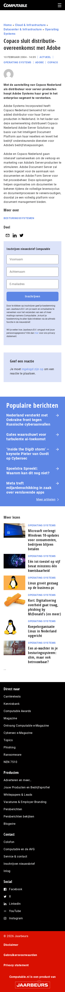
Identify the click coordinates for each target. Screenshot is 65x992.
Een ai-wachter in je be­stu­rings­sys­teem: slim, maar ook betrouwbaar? (43, 655)
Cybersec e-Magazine (18, 733)
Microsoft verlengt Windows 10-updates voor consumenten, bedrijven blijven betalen (43, 539)
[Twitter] (21, 235)
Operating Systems (17, 62)
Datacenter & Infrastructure (23, 29)
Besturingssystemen (19, 218)
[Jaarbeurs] (32, 983)
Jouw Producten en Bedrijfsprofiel (27, 787)
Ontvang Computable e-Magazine (26, 725)
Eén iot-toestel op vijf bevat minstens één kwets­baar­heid (44, 566)
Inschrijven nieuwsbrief (19, 863)
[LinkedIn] (14, 235)
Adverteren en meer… (18, 780)
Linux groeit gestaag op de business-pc (43, 585)
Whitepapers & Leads (18, 794)
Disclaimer (11, 945)
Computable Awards (17, 711)
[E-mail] (7, 235)
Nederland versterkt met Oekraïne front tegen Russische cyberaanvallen (28, 419)
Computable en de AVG (19, 849)
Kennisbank (12, 704)
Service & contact (15, 856)
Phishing (10, 747)
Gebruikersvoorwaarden (20, 955)
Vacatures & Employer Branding (25, 802)
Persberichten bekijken (19, 816)
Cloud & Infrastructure (30, 25)
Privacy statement (16, 965)
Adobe (39, 62)
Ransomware (12, 754)
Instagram (16, 918)
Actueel (45, 57)
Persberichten (13, 809)
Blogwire (9, 823)
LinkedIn (15, 903)
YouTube (15, 911)
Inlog (7, 871)
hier (36, 333)
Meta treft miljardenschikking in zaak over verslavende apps (28, 487)
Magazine (10, 718)
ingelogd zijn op (32, 369)
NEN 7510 (10, 762)
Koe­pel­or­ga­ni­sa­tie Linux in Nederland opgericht (42, 631)
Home (8, 25)
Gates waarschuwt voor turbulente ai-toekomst (26, 436)
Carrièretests (12, 696)
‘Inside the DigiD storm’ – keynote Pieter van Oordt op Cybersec (27, 453)
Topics (8, 740)
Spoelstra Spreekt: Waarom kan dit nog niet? (27, 470)
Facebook (15, 889)
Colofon (9, 842)
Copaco (52, 62)
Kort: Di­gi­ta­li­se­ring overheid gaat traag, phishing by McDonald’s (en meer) (44, 607)
